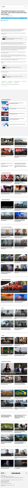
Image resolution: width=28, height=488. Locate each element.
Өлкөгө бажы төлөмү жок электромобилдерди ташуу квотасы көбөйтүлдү (6, 416)
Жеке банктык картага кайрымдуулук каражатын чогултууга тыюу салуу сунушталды (6, 443)
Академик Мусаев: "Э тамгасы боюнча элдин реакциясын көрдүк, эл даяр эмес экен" (7, 318)
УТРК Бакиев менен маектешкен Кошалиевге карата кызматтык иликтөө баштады (14, 76)
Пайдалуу (10, 483)
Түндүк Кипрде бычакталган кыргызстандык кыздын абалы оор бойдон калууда (19, 183)
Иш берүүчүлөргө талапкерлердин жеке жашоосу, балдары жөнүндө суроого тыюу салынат (20, 457)
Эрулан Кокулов (16, 82)
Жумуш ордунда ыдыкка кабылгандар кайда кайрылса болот (20, 193)
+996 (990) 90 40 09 (8, 477)
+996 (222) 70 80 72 (16, 477)
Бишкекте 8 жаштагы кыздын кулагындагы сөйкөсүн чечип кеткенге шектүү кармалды (7, 237)
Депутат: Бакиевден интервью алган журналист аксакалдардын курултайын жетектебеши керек (14, 38)
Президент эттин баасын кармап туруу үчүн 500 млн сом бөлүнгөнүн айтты (6, 182)
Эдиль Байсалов (10, 81)
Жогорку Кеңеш (24, 81)
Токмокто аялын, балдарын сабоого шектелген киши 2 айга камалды (19, 247)
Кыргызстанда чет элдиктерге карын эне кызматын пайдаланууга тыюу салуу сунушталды (20, 416)
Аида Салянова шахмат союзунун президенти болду (19, 345)
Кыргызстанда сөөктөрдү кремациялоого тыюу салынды (7, 209)
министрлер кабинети (9, 82)
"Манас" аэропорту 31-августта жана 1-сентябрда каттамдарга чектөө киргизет (20, 146)
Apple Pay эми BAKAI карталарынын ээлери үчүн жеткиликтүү (17, 124)
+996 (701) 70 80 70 (21, 477)
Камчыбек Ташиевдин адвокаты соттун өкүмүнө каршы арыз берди (7, 468)
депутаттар (3, 82)
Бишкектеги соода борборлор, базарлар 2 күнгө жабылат (7, 156)
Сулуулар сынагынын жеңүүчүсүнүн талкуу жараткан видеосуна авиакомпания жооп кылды (12, 373)
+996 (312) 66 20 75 (11, 476)
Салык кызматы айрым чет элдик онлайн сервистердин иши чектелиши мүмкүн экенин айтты (20, 156)
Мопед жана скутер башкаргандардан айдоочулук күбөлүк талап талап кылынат (7, 408)
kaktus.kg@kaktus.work (6, 476)
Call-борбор (8, 483)
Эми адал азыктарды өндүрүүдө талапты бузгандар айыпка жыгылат (20, 397)
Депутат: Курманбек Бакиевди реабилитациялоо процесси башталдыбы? (13, 67)
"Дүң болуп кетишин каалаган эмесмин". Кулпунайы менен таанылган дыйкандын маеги (20, 318)
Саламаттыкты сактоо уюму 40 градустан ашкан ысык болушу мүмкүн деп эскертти (7, 301)
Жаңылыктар (2, 483)
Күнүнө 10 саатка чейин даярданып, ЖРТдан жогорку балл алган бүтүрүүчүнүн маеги (19, 329)
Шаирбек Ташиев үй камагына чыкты (6, 456)
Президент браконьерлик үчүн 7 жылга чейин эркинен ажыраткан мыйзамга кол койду (20, 166)
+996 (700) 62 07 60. (17, 84)
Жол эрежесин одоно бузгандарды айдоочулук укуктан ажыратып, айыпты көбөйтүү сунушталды (20, 432)
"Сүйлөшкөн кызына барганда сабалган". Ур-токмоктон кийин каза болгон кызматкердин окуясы (7, 273)
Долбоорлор (5, 483)
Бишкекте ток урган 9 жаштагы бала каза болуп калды (7, 262)
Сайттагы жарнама (3, 475)
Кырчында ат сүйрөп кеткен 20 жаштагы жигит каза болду (20, 262)
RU (26, 473)
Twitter (25, 42)
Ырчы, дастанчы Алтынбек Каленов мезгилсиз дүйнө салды (6, 384)
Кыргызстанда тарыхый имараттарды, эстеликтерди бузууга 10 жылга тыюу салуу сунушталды (20, 210)
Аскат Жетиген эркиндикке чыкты (6, 145)
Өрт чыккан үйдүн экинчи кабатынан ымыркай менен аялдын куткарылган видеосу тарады (6, 248)
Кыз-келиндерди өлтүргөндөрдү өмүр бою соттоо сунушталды (20, 468)
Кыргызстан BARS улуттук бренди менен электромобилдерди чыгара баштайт (20, 163)
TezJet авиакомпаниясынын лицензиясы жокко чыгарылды (7, 220)
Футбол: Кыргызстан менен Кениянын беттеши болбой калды (6, 355)
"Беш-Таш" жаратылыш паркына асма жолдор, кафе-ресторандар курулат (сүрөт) (7, 431)
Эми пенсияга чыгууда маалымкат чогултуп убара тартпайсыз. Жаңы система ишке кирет (19, 220)
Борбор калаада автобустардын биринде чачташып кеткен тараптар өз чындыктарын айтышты (20, 237)
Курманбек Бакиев (4, 81)
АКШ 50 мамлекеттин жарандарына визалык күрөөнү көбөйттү (19, 301)
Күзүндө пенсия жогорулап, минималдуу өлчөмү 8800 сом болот (7, 166)
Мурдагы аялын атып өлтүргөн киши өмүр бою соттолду (20, 272)
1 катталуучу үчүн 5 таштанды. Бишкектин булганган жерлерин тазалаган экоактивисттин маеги (6, 329)
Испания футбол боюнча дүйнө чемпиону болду (10, 291)
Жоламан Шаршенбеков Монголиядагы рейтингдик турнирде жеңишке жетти (7, 345)
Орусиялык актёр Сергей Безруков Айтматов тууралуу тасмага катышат (19, 384)
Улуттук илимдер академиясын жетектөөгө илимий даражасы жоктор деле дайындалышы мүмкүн (20, 443)
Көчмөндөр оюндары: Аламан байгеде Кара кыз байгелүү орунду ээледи (20, 355)
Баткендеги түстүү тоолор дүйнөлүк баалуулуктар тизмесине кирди (6, 397)
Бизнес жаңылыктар (6, 99)
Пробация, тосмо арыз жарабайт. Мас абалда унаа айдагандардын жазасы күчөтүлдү (19, 408)
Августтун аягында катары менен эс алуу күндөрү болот (7, 163)
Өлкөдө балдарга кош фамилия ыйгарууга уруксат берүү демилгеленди (7, 193)
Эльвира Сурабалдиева (17, 81)
